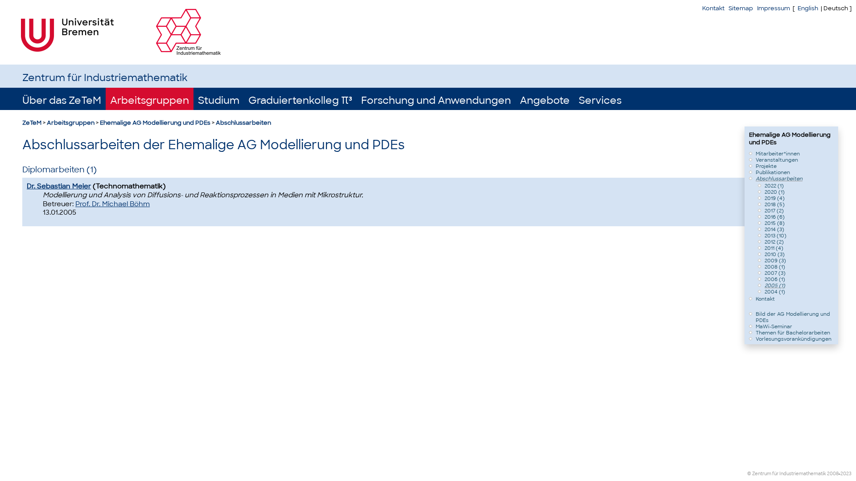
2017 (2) (774, 211)
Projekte (766, 166)
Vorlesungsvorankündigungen (793, 339)
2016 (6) (775, 217)
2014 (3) (774, 229)
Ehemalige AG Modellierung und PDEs (155, 122)
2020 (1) (775, 192)
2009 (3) (775, 260)
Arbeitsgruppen (149, 100)
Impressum (773, 8)
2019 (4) (775, 198)
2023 (846, 474)
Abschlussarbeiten (243, 122)
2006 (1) (775, 279)
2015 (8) (775, 223)
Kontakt (713, 8)
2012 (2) (774, 242)
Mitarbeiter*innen (778, 154)
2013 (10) (775, 235)
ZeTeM (31, 122)
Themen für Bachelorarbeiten (793, 333)
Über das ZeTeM (61, 100)
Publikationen (773, 172)
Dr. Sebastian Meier (59, 186)
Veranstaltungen (777, 160)
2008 (833, 474)
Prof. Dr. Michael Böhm (112, 204)
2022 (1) (774, 186)
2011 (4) (774, 248)
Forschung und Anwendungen (436, 100)
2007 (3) (775, 273)
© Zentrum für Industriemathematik (786, 474)
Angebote (545, 100)
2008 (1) (775, 267)
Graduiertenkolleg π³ (300, 100)
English (808, 8)
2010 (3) (775, 254)
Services (600, 100)
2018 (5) (775, 204)
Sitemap (740, 8)
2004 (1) (775, 292)
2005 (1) (775, 285)
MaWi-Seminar (774, 326)
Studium (218, 100)
